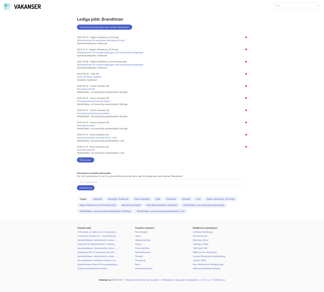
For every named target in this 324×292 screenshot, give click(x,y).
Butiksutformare (142, 252)
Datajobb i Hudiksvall (118, 199)
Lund (198, 199)
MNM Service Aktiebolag (205, 252)
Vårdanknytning (142, 240)
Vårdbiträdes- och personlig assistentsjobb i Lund (160, 211)
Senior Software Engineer (89, 77)
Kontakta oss (219, 280)
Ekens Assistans (142, 199)
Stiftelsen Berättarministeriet (206, 268)
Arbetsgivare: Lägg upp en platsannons (180, 280)
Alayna (138, 244)
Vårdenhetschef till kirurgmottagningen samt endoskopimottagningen (110, 52)
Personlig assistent (86, 89)
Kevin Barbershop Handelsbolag (208, 264)
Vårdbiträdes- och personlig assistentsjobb (203, 205)
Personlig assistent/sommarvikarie (93, 101)
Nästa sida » (86, 160)
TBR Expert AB (200, 248)
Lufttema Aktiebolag (202, 232)
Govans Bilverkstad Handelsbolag (209, 256)
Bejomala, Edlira (200, 240)
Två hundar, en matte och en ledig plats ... (97, 232)
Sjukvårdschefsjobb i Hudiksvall (162, 205)
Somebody (140, 260)
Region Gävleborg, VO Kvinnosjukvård (98, 205)
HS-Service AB (200, 236)
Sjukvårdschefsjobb (131, 205)
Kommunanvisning (143, 268)
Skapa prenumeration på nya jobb (142, 280)
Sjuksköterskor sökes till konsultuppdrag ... (98, 264)
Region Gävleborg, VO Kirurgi (221, 199)
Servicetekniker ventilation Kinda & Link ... (97, 260)
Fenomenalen (141, 232)
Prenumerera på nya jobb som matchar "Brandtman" (104, 27)
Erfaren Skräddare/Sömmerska (92, 268)
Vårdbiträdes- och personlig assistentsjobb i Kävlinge (105, 211)
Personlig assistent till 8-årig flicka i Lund (97, 137)
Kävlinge (186, 199)
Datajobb (97, 199)
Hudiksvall (171, 199)
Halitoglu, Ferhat (201, 244)
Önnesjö (139, 256)
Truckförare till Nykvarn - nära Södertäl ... (97, 236)
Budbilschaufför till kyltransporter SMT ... (97, 252)
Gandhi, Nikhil (199, 260)
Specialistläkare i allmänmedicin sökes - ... (97, 240)
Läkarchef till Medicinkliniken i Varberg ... (97, 244)
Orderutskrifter (142, 248)
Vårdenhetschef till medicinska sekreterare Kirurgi (101, 40)
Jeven (138, 236)
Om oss (205, 280)
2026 (120, 280)
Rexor (138, 264)
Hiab (158, 199)
